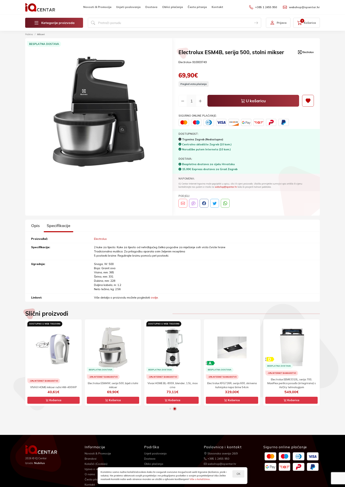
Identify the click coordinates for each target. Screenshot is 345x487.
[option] (98, 112)
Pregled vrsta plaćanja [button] (193, 83)
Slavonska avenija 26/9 (222, 453)
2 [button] (174, 409)
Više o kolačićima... (200, 479)
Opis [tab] (35, 225)
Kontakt (217, 7)
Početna (29, 34)
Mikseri (41, 34)
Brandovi (90, 458)
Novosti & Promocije (97, 7)
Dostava (151, 7)
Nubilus (39, 463)
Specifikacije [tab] (58, 225)
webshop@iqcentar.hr (304, 7)
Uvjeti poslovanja (128, 7)
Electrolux (100, 239)
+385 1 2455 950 (266, 7)
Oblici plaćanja (172, 7)
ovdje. (155, 297)
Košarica (55, 400)
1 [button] (170, 409)
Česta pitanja (197, 7)
